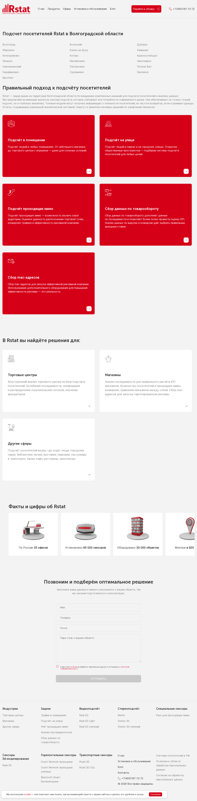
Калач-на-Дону (79, 50)
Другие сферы (10, 726)
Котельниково (10, 55)
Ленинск (7, 61)
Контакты (123, 772)
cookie (27, 794)
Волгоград (8, 44)
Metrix (121, 715)
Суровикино (77, 72)
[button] (191, 534)
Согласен (156, 794)
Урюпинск (143, 72)
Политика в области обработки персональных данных (171, 765)
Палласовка (77, 66)
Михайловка (77, 61)
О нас (41, 8)
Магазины (8, 720)
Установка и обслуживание (90, 8)
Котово (74, 55)
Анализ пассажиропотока (56, 732)
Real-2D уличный (89, 726)
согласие (73, 667)
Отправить (98, 678)
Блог (113, 8)
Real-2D (83, 715)
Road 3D (84, 761)
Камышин (142, 50)
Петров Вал (144, 66)
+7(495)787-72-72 (132, 778)
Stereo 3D (124, 720)
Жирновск (8, 50)
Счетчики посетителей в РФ (173, 755)
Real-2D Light (87, 720)
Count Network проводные (57, 761)
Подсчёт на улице (52, 720)
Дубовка (142, 44)
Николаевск (144, 61)
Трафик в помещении (53, 715)
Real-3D (7, 765)
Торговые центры (12, 715)
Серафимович (10, 72)
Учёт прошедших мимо (54, 726)
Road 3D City (87, 767)
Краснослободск (147, 55)
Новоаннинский (11, 66)
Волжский (76, 44)
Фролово (7, 77)
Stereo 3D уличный (129, 726)
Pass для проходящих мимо (173, 715)
